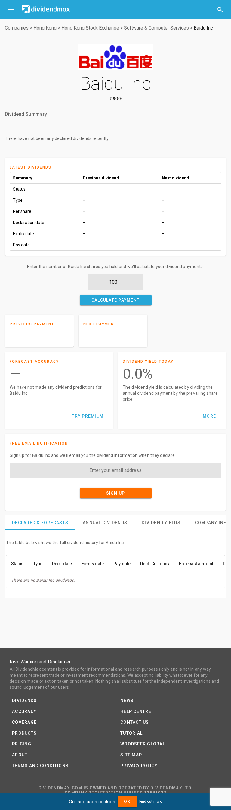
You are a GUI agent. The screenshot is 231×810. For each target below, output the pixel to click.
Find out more (150, 801)
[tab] (40, 522)
